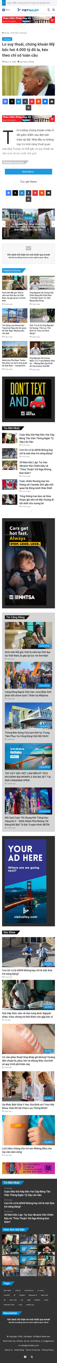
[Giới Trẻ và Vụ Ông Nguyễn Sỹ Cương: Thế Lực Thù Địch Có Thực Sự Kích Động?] (42, 315)
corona (17, 1290)
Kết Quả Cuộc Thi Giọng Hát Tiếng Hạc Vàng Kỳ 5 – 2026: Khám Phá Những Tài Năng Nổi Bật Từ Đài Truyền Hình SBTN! (27, 821)
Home (6, 33)
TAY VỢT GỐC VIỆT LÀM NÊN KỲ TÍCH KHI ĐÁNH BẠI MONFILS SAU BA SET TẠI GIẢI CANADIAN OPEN (28, 777)
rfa (5, 1300)
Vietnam (23, 33)
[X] (12, 101)
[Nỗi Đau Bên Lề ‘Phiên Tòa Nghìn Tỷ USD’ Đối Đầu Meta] (28, 1271)
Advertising (18, 1350)
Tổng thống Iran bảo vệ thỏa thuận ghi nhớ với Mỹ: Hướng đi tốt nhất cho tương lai (36, 500)
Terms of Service (32, 1350)
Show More (27, 171)
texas (46, 1300)
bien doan (7, 1290)
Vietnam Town (9, 1305)
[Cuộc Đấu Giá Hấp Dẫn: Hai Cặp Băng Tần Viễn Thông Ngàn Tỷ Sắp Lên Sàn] (9, 438)
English (22, 1295)
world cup (30, 1305)
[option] (28, 224)
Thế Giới (14, 33)
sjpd (28, 1300)
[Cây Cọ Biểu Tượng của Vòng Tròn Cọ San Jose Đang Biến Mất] (28, 1261)
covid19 (7, 1295)
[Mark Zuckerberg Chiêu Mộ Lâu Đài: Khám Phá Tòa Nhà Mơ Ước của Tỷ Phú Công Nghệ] (46, 1250)
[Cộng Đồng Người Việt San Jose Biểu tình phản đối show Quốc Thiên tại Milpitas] (10, 1271)
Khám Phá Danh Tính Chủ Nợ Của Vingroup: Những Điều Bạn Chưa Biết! (28, 227)
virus (20, 1305)
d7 (14, 1295)
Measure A (33, 1295)
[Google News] (28, 182)
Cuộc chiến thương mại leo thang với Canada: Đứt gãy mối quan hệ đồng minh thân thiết (36, 485)
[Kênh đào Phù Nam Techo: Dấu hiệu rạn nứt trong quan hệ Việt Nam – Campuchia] (14, 349)
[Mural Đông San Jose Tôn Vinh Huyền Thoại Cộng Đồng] (28, 1250)
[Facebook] (5, 101)
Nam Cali (44, 1295)
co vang (40, 1290)
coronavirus (28, 1290)
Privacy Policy (47, 1350)
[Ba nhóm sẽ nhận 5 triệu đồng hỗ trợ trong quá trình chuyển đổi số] (46, 1239)
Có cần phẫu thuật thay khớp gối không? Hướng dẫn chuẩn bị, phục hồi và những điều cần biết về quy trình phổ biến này (28, 1061)
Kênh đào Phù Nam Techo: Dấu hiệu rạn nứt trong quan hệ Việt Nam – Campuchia (14, 363)
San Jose (13, 1300)
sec (22, 1300)
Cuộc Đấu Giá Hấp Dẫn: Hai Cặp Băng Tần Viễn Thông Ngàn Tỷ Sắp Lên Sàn (36, 438)
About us (8, 1350)
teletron (37, 1300)
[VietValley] (28, 9)
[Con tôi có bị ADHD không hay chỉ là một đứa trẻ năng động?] (9, 453)
